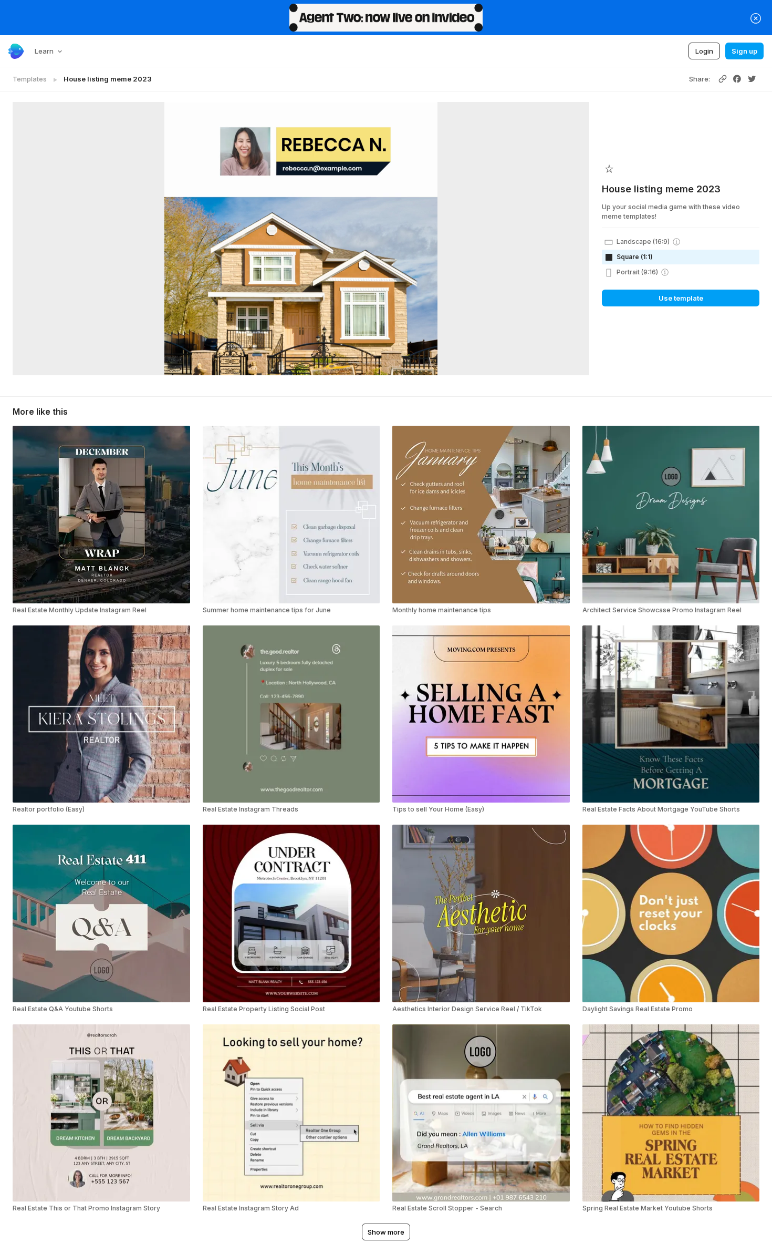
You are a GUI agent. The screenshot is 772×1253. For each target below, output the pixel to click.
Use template (681, 298)
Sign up (744, 51)
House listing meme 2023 (108, 79)
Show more (386, 1232)
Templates (30, 79)
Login (704, 51)
